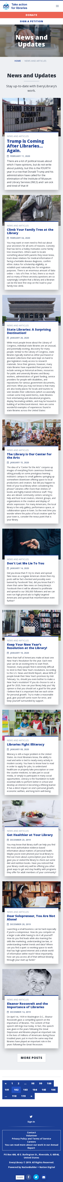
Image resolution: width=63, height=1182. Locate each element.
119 (23, 1096)
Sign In (31, 1121)
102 (16, 1089)
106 (53, 1089)
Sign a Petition (31, 21)
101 (7, 1089)
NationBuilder (29, 1167)
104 (35, 1089)
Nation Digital (47, 1167)
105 (44, 1089)
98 (32, 1083)
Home (18, 60)
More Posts (31, 1058)
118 (14, 1096)
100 (49, 1083)
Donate (31, 15)
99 (40, 1083)
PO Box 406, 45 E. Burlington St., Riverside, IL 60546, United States (31, 1156)
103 (25, 1089)
